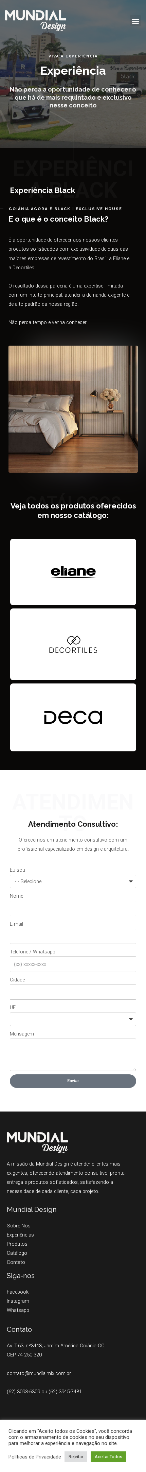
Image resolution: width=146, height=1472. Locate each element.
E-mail (16, 924)
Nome (16, 896)
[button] (135, 20)
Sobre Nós (19, 1226)
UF (13, 1007)
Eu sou (17, 870)
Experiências (20, 1235)
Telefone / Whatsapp (32, 952)
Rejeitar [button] (76, 1456)
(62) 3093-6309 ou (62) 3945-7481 (44, 1392)
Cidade (17, 980)
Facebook (18, 1292)
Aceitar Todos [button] (108, 1456)
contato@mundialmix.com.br (39, 1373)
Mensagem (22, 1034)
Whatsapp (18, 1310)
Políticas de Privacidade (34, 1457)
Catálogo (17, 1253)
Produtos (17, 1244)
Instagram (18, 1301)
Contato (16, 1262)
